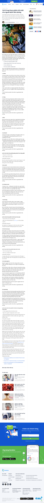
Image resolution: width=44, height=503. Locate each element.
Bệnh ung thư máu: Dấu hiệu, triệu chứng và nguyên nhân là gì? (20, 385)
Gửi (30, 438)
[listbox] (36, 4)
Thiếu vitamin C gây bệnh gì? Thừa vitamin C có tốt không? (38, 27)
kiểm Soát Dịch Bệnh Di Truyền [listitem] (19, 386)
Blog (6, 8)
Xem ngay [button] (33, 1)
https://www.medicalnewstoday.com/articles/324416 (14, 360)
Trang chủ (9, 4)
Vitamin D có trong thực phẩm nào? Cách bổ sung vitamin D (37, 19)
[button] (41, 500)
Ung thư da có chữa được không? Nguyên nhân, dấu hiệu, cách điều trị (19, 394)
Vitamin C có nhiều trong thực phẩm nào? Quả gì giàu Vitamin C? (38, 23)
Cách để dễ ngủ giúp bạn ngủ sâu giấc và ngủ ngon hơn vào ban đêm (38, 15)
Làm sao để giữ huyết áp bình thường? (20, 414)
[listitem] (35, 31)
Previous (24, 453)
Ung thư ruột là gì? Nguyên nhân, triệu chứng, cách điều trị (19, 404)
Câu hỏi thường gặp (26, 4)
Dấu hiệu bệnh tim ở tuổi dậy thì (20, 375)
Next (24, 460)
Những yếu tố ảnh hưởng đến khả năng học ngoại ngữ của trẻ (38, 11)
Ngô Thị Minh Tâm (12, 22)
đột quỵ (15, 220)
